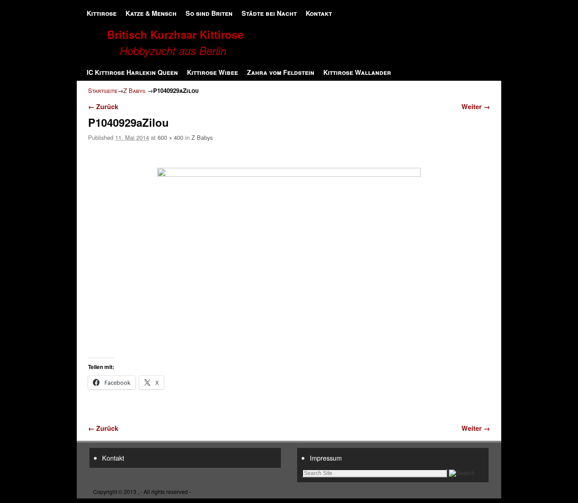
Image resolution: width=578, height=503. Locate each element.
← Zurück (103, 106)
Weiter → (475, 106)
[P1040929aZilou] (289, 255)
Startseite (102, 90)
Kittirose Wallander (357, 72)
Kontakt (319, 13)
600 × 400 (170, 137)
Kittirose (102, 13)
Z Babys (134, 90)
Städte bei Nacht (269, 13)
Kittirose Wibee (212, 72)
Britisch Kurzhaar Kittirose (175, 34)
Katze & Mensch (151, 13)
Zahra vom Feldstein (280, 72)
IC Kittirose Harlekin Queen (132, 72)
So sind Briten (209, 13)
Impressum (326, 457)
